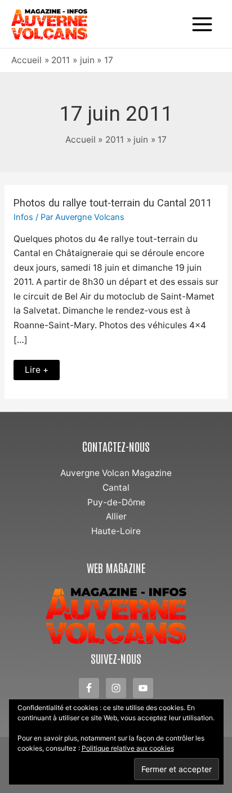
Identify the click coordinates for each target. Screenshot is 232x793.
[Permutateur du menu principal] (202, 24)
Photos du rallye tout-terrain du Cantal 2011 (113, 203)
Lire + (38, 367)
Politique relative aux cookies (128, 748)
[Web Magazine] (116, 616)
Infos (23, 217)
